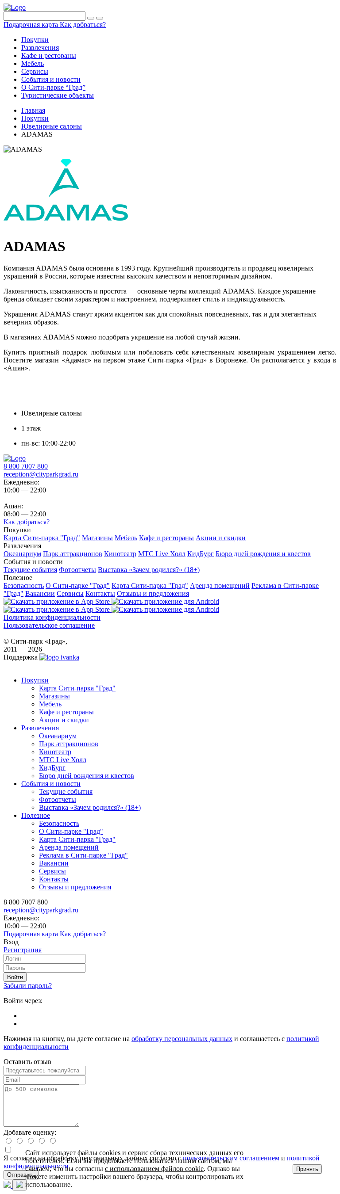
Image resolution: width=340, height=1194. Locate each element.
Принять (307, 1169)
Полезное (35, 815)
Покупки (35, 118)
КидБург (52, 767)
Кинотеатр (55, 751)
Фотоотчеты (57, 799)
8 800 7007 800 (26, 466)
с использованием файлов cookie (154, 1168)
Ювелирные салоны (51, 126)
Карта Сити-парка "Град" (77, 688)
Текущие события (66, 791)
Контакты (54, 879)
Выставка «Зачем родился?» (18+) (90, 807)
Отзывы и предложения (75, 887)
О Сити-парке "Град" (71, 831)
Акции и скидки (64, 720)
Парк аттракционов (68, 744)
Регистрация (23, 950)
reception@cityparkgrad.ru (41, 474)
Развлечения (40, 728)
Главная (33, 110)
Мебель (50, 704)
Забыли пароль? (28, 985)
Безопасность (59, 823)
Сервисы (52, 871)
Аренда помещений (69, 847)
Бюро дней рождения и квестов (86, 775)
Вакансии (54, 863)
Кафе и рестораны (66, 712)
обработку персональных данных (181, 1038)
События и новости (51, 783)
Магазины (54, 696)
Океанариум (58, 736)
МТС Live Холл (62, 759)
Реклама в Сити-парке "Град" (83, 855)
